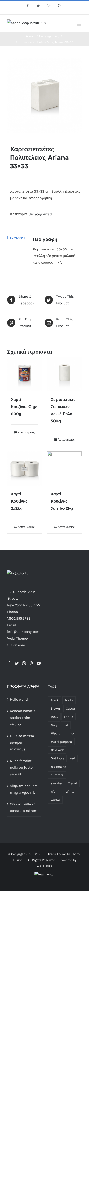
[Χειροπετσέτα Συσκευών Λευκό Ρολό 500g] (64, 374)
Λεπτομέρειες (26, 432)
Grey (54, 725)
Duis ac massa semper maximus (22, 742)
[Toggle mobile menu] (79, 24)
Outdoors (57, 758)
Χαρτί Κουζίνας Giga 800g (24, 406)
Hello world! (19, 699)
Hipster (56, 733)
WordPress (44, 865)
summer (57, 775)
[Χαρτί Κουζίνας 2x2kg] (24, 468)
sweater (56, 783)
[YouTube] (39, 663)
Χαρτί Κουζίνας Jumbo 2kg (62, 501)
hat (65, 725)
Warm (55, 791)
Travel (72, 783)
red (72, 758)
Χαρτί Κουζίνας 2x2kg (19, 501)
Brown (55, 708)
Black (55, 700)
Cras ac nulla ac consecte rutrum (23, 807)
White (70, 791)
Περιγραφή (16, 237)
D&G (54, 717)
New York (57, 750)
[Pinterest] (31, 663)
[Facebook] (9, 663)
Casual (71, 708)
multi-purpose (61, 741)
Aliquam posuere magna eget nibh (23, 789)
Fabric (68, 717)
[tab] (17, 237)
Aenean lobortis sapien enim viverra (22, 717)
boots (69, 700)
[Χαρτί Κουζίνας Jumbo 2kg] (64, 468)
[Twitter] (17, 663)
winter (55, 800)
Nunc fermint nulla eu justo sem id (21, 767)
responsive (59, 766)
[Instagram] (24, 663)
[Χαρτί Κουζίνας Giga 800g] (24, 374)
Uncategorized (40, 214)
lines (71, 733)
